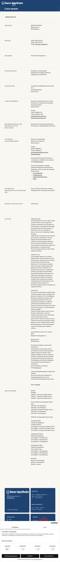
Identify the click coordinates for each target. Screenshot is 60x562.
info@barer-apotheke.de (41, 44)
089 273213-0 (39, 496)
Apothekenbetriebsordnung (40, 177)
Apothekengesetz (37, 175)
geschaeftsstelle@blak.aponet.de (39, 152)
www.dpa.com (37, 367)
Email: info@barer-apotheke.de (39, 494)
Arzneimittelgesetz (38, 173)
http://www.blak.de (35, 154)
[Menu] (14, 4)
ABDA (34, 178)
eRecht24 (37, 384)
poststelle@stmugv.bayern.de (38, 116)
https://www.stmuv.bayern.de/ (38, 118)
